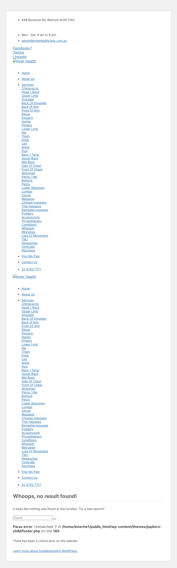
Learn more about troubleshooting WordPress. (45, 551)
